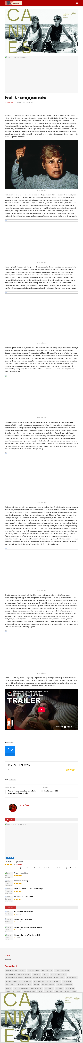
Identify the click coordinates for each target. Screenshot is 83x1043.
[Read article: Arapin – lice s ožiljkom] (9, 875)
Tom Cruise (48, 991)
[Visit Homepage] (13, 3)
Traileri (73, 991)
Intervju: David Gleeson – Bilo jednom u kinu (28, 927)
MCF (29, 984)
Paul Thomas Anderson (21, 988)
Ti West (40, 991)
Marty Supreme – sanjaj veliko (23, 896)
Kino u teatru (67, 981)
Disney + (45, 974)
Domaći (53, 974)
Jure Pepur (10, 102)
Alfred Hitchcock (11, 970)
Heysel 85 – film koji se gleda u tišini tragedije (28, 888)
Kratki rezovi (10, 984)
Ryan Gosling (49, 988)
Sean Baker (59, 988)
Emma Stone (62, 974)
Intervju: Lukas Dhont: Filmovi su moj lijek (27, 935)
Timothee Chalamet (29, 991)
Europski (28, 977)
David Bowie (36, 974)
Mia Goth (36, 984)
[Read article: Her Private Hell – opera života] (41, 841)
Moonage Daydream (48, 984)
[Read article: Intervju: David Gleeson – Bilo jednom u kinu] (9, 929)
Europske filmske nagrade (14, 977)
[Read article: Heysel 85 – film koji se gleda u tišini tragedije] (9, 891)
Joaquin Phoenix (11, 981)
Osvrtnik (8, 988)
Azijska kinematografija (62, 970)
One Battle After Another (64, 984)
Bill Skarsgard (10, 974)
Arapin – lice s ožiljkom (21, 873)
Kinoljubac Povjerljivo (41, 981)
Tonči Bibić (58, 991)
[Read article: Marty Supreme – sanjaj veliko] (9, 898)
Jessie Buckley (72, 977)
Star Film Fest (70, 988)
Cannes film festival (23, 974)
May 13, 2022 (21, 102)
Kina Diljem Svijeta (25, 981)
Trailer (66, 991)
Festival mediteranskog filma (42, 977)
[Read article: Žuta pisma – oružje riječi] (9, 883)
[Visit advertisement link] (41, 32)
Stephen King (10, 991)
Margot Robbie (21, 984)
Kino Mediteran (55, 981)
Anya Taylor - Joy (47, 970)
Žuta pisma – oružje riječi (22, 881)
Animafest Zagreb (33, 970)
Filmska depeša (59, 977)
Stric (18, 991)
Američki (30, 102)
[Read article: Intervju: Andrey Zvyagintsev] (9, 921)
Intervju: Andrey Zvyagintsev (23, 919)
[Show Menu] (77, 3)
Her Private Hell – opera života (14, 862)
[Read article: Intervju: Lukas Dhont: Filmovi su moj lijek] (9, 937)
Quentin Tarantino (36, 988)
